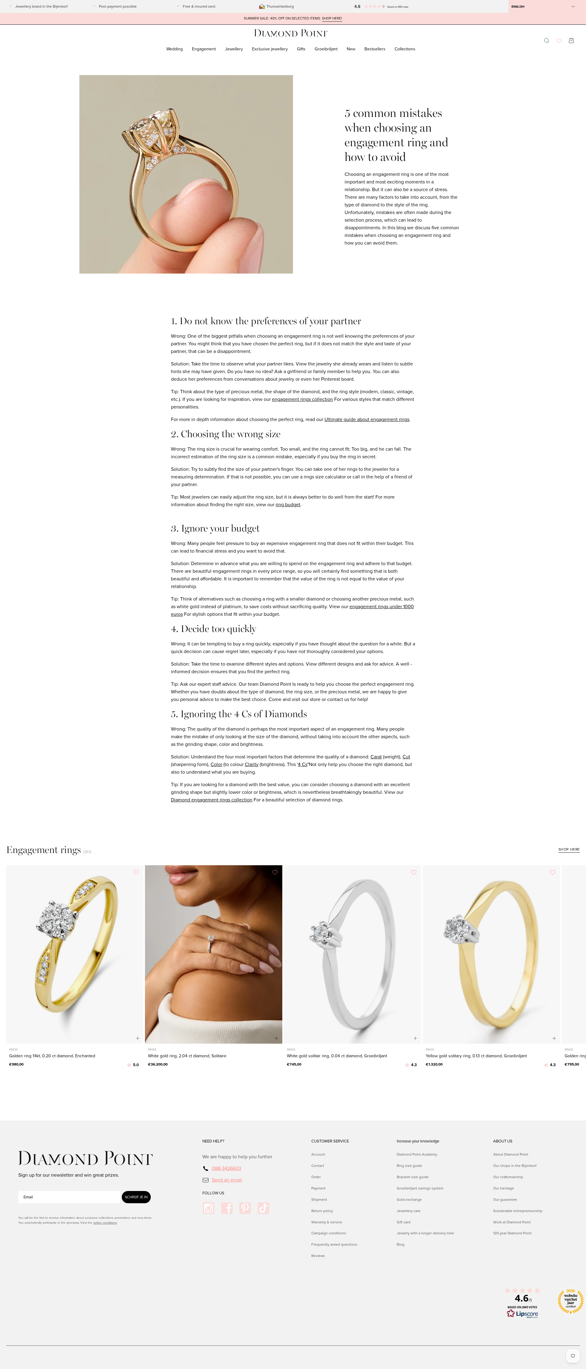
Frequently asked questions (334, 1244)
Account (318, 1154)
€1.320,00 (434, 1064)
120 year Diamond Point (512, 1233)
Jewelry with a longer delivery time (425, 1233)
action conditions (105, 1222)
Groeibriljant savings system (420, 1188)
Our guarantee (505, 1199)
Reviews (318, 1255)
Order (316, 1176)
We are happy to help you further (237, 1156)
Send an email (227, 1179)
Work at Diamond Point (512, 1222)
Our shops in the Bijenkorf (514, 1165)
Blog (400, 1244)
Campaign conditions (328, 1233)
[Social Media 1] (208, 1208)
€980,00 (16, 1064)
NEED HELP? (213, 1141)
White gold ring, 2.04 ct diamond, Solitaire (187, 1056)
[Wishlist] (559, 40)
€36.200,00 (158, 1064)
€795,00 (572, 1064)
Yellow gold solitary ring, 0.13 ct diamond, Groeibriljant (476, 1056)
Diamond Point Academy (417, 1154)
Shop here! (332, 18)
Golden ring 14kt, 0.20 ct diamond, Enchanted (52, 1056)
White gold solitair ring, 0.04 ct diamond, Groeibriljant (337, 1056)
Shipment (319, 1199)
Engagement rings (43, 850)
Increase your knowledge (418, 1141)
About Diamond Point (510, 1154)
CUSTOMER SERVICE (330, 1141)
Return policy (322, 1210)
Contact (317, 1165)
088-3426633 (226, 1168)
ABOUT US (502, 1141)
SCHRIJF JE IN (136, 1197)
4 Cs (302, 764)
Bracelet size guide (413, 1176)
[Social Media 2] (227, 1208)
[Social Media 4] (263, 1208)
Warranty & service (326, 1222)
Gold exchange (409, 1199)
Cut (406, 756)
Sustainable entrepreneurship (517, 1210)
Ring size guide (409, 1165)
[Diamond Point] (290, 33)
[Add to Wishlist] (136, 872)
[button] (379, 6)
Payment (318, 1188)
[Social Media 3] (245, 1208)
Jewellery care (409, 1210)
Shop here (569, 849)
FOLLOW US (213, 1193)
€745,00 (294, 1064)
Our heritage (503, 1188)
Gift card (404, 1222)
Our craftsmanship (508, 1176)
